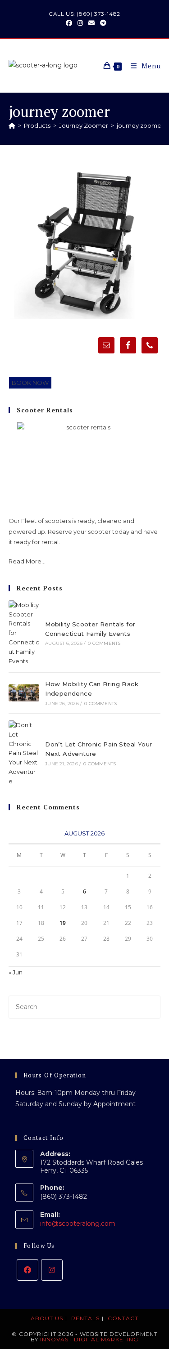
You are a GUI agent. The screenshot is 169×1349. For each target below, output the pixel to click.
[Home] (12, 125)
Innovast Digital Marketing (88, 1339)
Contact (123, 1318)
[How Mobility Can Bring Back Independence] (24, 692)
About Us (47, 1318)
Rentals (85, 1318)
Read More (25, 561)
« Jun (16, 972)
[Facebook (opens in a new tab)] (69, 23)
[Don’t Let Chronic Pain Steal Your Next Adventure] (24, 753)
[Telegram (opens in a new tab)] (101, 23)
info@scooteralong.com (77, 1223)
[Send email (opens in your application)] (91, 23)
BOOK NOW (30, 382)
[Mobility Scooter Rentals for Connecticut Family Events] (24, 633)
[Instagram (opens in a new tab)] (80, 23)
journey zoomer (140, 125)
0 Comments (104, 643)
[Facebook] (27, 1270)
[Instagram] (52, 1270)
